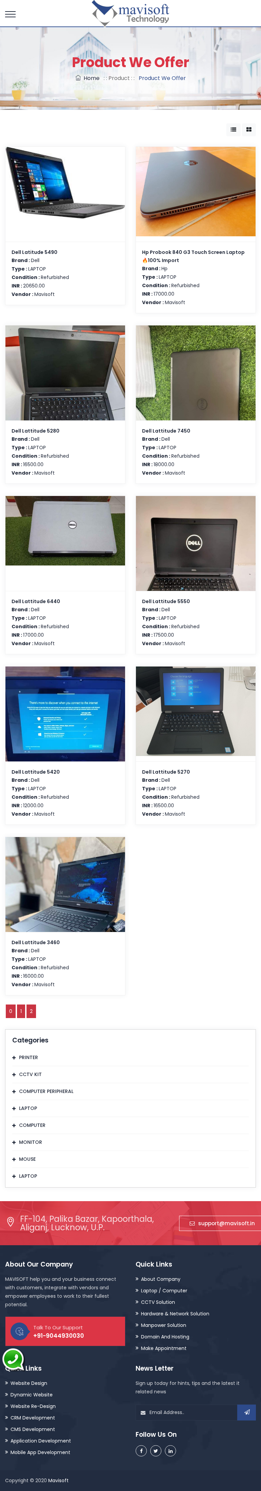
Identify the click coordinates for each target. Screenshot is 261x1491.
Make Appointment (164, 1348)
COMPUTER (32, 1125)
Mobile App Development (40, 1452)
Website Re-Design (33, 1406)
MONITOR (30, 1142)
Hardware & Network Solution (175, 1313)
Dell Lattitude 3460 (36, 942)
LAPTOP (28, 1108)
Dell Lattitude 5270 (166, 772)
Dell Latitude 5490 (34, 252)
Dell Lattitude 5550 (166, 601)
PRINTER (28, 1057)
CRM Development (33, 1417)
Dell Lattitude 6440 (36, 601)
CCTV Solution (158, 1302)
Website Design (29, 1383)
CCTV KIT (30, 1074)
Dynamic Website (32, 1394)
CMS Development (33, 1429)
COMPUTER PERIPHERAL (46, 1091)
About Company (160, 1279)
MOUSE (27, 1159)
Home (90, 78)
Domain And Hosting (165, 1336)
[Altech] (131, 14)
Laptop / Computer (164, 1290)
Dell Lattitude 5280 (35, 431)
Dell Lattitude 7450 (166, 431)
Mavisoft (58, 1480)
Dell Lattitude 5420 (36, 772)
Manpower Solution (163, 1325)
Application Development (41, 1440)
